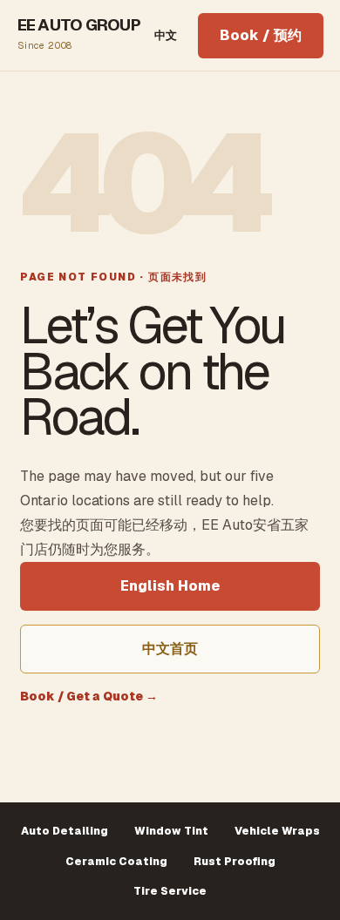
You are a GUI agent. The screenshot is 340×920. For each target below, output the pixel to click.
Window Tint (171, 831)
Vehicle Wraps (277, 831)
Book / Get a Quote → (89, 696)
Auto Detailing (64, 831)
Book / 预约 (261, 35)
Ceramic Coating (116, 862)
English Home (170, 586)
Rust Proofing (234, 862)
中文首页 (170, 648)
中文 (165, 35)
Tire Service (170, 891)
